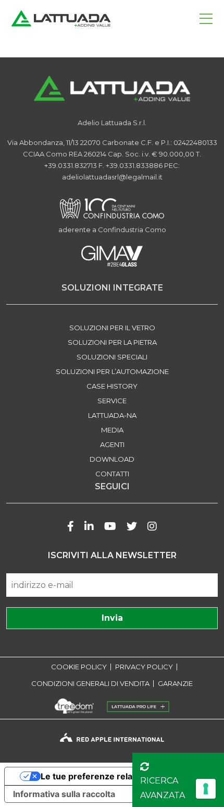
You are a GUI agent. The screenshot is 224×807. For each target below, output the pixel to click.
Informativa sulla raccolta (64, 794)
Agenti (112, 444)
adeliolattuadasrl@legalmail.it (112, 177)
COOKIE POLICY (79, 667)
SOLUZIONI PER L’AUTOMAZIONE (112, 371)
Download (112, 459)
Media (112, 430)
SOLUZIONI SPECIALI (112, 357)
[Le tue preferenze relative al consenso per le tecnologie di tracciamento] (206, 789)
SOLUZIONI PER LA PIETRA (112, 342)
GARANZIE (175, 683)
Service (112, 400)
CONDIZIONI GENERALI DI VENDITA (90, 683)
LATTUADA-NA (112, 415)
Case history (112, 386)
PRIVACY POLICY (144, 667)
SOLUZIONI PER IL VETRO (112, 327)
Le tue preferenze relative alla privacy (118, 776)
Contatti (112, 473)
